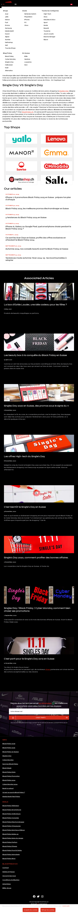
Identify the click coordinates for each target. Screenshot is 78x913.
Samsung (8, 28)
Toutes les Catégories (50, 11)
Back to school (8, 788)
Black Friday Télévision (10, 806)
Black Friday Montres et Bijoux (13, 830)
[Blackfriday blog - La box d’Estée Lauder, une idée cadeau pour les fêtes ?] (39, 292)
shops (47, 669)
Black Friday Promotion (11, 776)
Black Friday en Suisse (10, 752)
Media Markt (9, 31)
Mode (46, 25)
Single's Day (9, 62)
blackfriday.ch (27, 112)
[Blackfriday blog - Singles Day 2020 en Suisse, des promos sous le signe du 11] (39, 393)
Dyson (7, 34)
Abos (45, 17)
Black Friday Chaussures (11, 826)
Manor (7, 20)
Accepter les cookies (30, 910)
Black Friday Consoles (10, 818)
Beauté (46, 28)
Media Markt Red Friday (11, 796)
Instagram (42, 896)
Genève (27, 59)
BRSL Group (6, 888)
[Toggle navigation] (15, 5)
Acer (6, 14)
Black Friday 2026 (8, 744)
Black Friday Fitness (9, 846)
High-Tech (47, 14)
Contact (5, 868)
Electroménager (49, 37)
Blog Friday (7, 53)
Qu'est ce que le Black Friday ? (13, 792)
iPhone (26, 20)
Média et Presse (8, 872)
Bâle (26, 56)
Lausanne (27, 62)
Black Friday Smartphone (11, 810)
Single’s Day (64, 91)
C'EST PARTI (41, 717)
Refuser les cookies (48, 910)
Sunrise (7, 39)
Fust (6, 22)
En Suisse (26, 53)
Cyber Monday (10, 59)
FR (3, 4)
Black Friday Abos (8, 858)
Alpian (7, 37)
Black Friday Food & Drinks (12, 850)
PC (25, 22)
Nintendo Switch (30, 14)
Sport (46, 22)
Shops (5, 11)
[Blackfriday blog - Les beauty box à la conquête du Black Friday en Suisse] (39, 342)
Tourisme (47, 31)
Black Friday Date (8, 772)
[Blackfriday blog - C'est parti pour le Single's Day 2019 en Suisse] (39, 646)
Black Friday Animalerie (11, 854)
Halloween (9, 65)
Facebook (34, 896)
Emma (7, 25)
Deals (24, 11)
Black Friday (9, 56)
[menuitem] (11, 14)
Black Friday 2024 (8, 780)
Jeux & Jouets (49, 34)
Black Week (6, 768)
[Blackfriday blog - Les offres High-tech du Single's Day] (39, 444)
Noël (6, 68)
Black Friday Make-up (10, 834)
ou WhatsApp (45, 703)
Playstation (28, 17)
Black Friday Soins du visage (12, 838)
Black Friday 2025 (8, 748)
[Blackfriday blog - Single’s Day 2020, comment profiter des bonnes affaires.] (39, 545)
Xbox (26, 25)
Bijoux (46, 39)
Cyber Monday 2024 (9, 784)
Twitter (38, 896)
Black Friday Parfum (9, 842)
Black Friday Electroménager (13, 822)
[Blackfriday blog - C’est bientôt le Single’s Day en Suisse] (39, 494)
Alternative (9, 70)
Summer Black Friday (10, 764)
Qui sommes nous (9, 876)
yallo (6, 17)
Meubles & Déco (49, 20)
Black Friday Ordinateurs (11, 814)
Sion (26, 65)
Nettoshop (9, 42)
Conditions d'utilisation (10, 880)
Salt (6, 45)
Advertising (6, 884)
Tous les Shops (10, 48)
